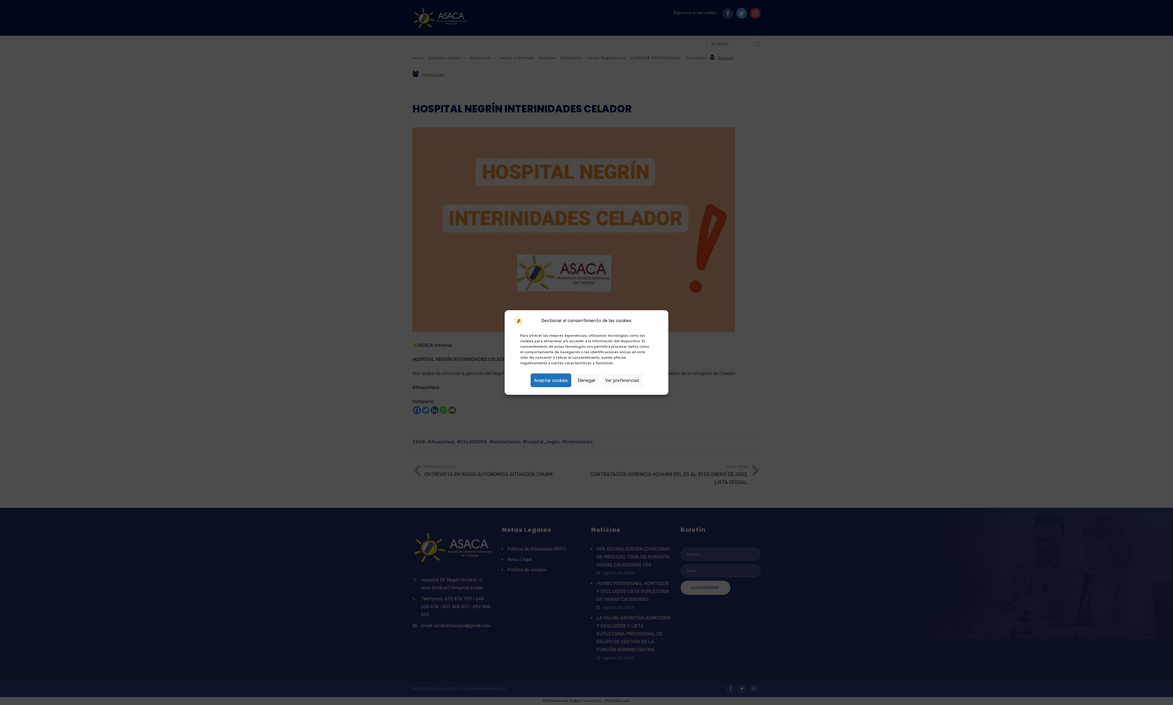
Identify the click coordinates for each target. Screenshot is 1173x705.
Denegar (586, 380)
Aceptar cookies (551, 380)
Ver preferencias (622, 380)
